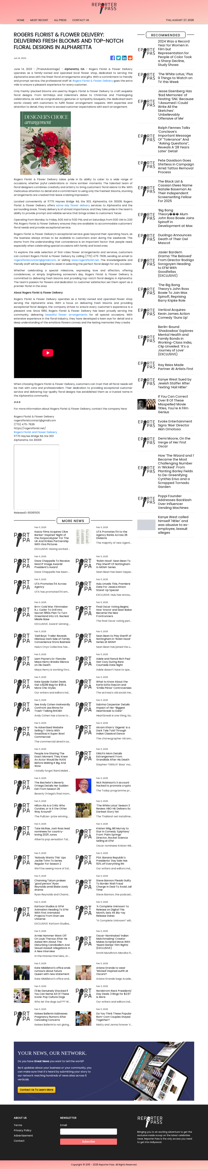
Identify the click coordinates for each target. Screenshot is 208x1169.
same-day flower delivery (73, 205)
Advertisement (23, 1135)
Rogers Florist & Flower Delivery (92, 81)
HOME (20, 20)
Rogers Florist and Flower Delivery (35, 432)
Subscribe (88, 1141)
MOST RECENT (39, 20)
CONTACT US (80, 20)
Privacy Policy (22, 1130)
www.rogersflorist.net (85, 260)
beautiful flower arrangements (66, 315)
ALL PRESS (60, 20)
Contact (19, 1141)
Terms (18, 1125)
